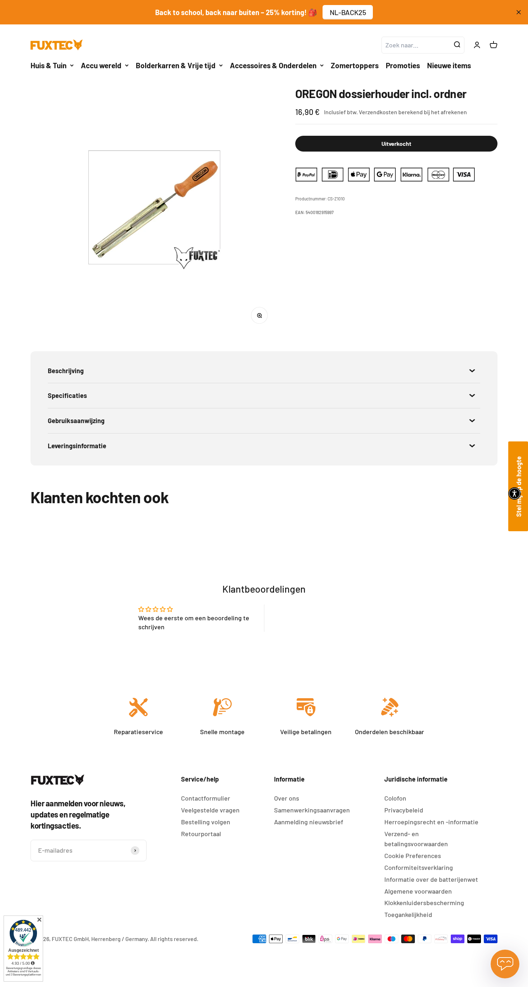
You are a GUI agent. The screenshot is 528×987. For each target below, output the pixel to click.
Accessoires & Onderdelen (273, 65)
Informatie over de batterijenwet (431, 879)
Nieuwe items (449, 65)
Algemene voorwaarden (418, 891)
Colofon (395, 798)
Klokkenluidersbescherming (424, 903)
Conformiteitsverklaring (418, 867)
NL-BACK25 (348, 12)
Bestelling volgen (205, 822)
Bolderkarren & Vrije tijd (176, 65)
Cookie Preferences (412, 855)
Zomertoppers (355, 65)
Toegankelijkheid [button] (408, 914)
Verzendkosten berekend (391, 111)
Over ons (286, 798)
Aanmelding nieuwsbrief (308, 822)
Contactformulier (205, 798)
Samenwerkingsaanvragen (312, 810)
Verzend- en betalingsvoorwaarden (416, 839)
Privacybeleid (403, 810)
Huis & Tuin (48, 65)
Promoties (403, 65)
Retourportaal (201, 834)
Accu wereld (101, 65)
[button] (514, 493)
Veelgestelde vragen (210, 810)
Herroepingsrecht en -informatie (431, 822)
